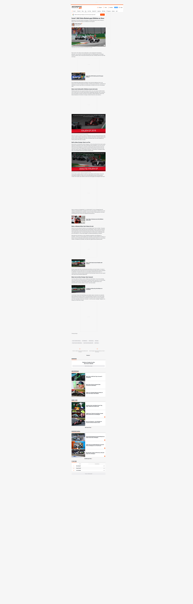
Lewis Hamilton (78, 470)
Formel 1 (74, 11)
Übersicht (78, 11)
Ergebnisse (99, 11)
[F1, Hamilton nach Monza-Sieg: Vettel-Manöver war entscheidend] (89, 289)
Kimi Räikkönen (84, 340)
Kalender (113, 11)
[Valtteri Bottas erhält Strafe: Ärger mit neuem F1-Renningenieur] (89, 377)
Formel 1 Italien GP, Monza (76, 340)
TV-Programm (108, 11)
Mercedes (96, 340)
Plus (116, 7)
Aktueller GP (94, 11)
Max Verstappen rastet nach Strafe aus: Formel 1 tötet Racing (97, 351)
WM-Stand (103, 11)
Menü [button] (121, 7)
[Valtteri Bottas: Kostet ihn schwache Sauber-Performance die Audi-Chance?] (89, 385)
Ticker (106, 7)
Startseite (88, 355)
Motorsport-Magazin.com (77, 7)
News (85, 11)
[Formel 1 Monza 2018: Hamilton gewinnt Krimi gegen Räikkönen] (89, 76)
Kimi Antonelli (78, 465)
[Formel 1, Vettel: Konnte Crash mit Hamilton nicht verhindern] (89, 263)
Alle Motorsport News (88, 458)
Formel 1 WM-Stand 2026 (88, 473)
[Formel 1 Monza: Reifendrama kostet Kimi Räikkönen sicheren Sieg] (89, 219)
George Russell (78, 468)
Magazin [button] (100, 7)
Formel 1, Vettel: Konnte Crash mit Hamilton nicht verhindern (80, 351)
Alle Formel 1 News (88, 427)
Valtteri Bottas (91, 340)
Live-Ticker (89, 11)
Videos (83, 11)
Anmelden (111, 7)
